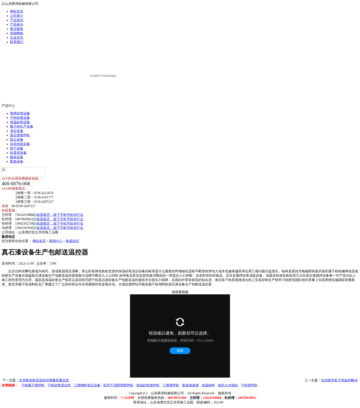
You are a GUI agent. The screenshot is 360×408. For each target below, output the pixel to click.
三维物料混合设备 (87, 385)
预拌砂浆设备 (20, 113)
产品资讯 (16, 20)
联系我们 (16, 42)
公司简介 (16, 15)
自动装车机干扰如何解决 (339, 380)
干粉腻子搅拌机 (33, 385)
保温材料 (208, 385)
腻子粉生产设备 (21, 126)
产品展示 (16, 24)
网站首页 (16, 11)
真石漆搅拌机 (20, 135)
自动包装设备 (20, 144)
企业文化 (16, 37)
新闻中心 (55, 241)
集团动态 (72, 241)
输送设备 (16, 157)
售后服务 (16, 29)
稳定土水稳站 (228, 385)
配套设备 (16, 161)
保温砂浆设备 (20, 122)
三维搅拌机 (170, 385)
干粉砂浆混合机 (59, 385)
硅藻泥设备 (18, 152)
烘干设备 (16, 148)
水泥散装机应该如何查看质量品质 (44, 380)
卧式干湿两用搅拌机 (118, 385)
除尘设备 (16, 139)
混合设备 (16, 131)
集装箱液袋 (190, 385)
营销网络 (16, 33)
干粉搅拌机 (249, 385)
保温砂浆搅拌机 (148, 385)
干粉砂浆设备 (20, 117)
